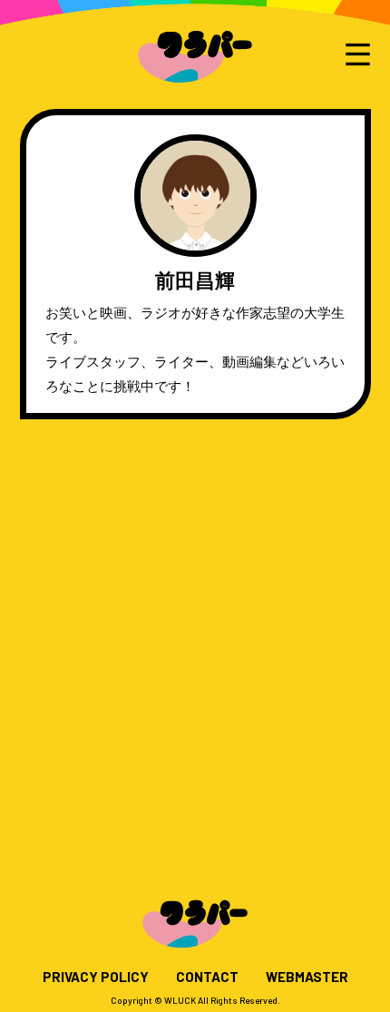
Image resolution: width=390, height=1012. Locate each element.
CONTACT (207, 977)
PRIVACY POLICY (96, 977)
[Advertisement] (195, 642)
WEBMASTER (307, 977)
